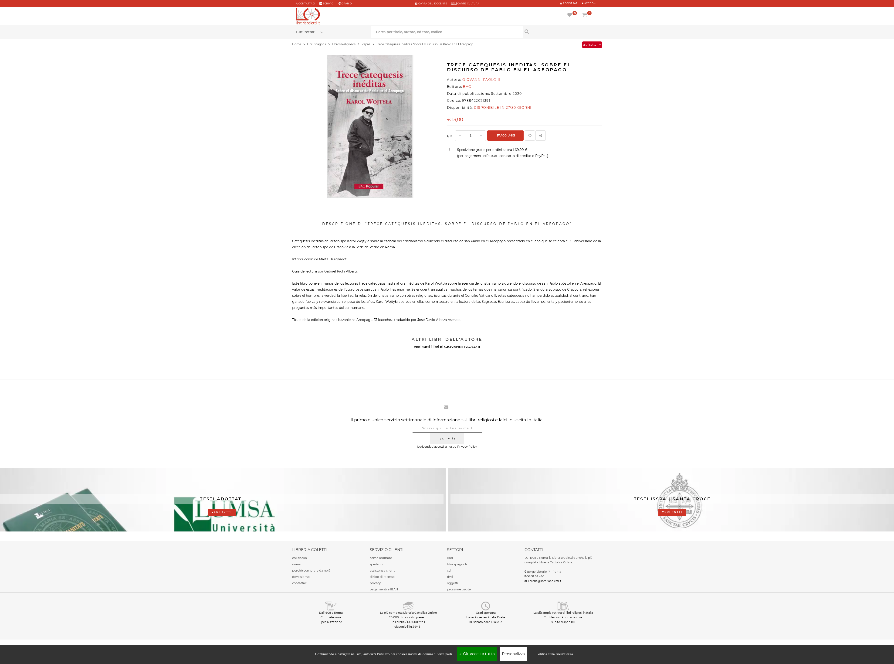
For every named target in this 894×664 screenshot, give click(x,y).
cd (449, 570)
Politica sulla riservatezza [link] (554, 654)
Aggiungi (507, 135)
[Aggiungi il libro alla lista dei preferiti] (530, 135)
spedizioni (378, 564)
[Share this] (540, 135)
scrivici (328, 3)
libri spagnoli (457, 564)
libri (450, 558)
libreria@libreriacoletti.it (544, 581)
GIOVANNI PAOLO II (462, 346)
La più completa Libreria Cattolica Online (408, 612)
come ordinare (381, 558)
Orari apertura (486, 612)
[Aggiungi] (481, 136)
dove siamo (301, 577)
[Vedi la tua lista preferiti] (570, 15)
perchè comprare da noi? (311, 570)
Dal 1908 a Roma (331, 612)
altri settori (591, 44)
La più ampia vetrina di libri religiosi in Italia (563, 612)
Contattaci (306, 3)
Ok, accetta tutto (478, 654)
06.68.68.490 (535, 576)
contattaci (300, 583)
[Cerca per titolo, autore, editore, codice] (560, 31)
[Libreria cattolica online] (308, 16)
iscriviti (447, 438)
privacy (375, 583)
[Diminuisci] (460, 136)
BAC (467, 87)
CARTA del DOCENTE (432, 3)
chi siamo (299, 558)
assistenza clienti (383, 570)
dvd (450, 577)
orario (347, 3)
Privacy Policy (467, 446)
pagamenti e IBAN (384, 589)
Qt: (449, 136)
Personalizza (513, 654)
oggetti (452, 583)
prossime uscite (459, 589)
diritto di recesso (382, 577)
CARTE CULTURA (468, 3)
